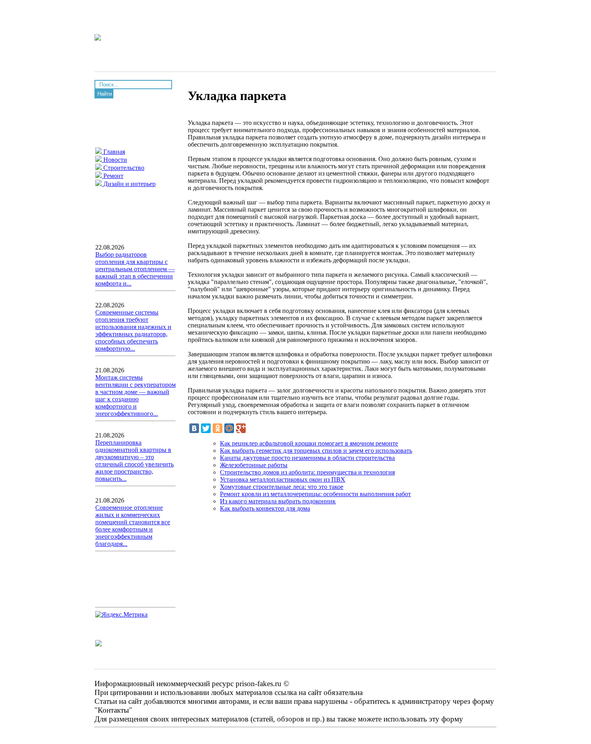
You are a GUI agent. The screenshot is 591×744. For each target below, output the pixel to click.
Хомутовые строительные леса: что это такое (281, 486)
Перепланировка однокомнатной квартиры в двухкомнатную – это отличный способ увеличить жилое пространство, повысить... (134, 460)
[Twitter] (206, 428)
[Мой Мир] (229, 428)
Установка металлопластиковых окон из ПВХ (282, 479)
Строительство (123, 167)
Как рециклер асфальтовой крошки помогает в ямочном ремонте (309, 443)
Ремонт (112, 175)
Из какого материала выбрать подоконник (278, 501)
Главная (113, 151)
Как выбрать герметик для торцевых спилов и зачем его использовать (316, 450)
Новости (114, 159)
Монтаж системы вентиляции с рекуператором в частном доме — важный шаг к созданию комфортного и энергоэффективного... (135, 395)
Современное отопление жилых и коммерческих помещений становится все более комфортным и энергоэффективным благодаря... (132, 525)
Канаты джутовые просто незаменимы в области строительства (307, 457)
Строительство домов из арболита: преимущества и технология (307, 472)
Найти (104, 94)
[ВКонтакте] (194, 428)
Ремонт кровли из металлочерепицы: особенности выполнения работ (315, 494)
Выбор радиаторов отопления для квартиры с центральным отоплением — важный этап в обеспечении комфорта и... (135, 269)
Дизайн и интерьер (129, 183)
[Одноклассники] (217, 428)
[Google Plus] (241, 428)
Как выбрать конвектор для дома (265, 508)
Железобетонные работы (253, 465)
